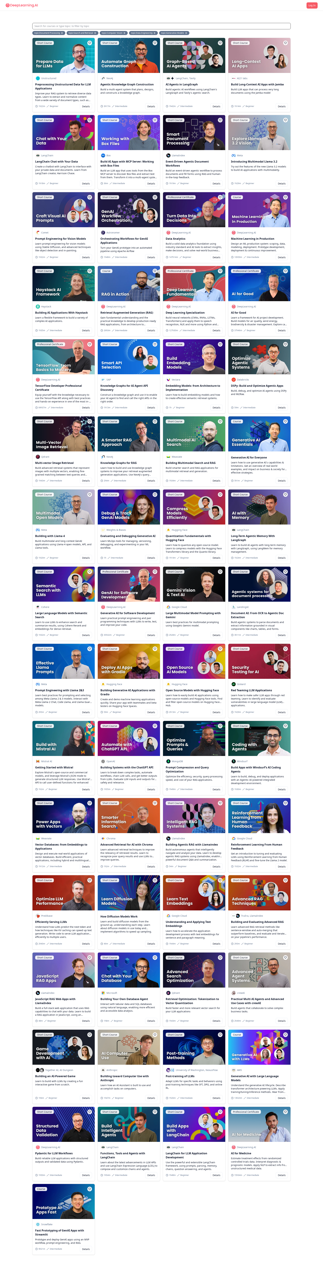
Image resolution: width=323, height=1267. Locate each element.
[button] (89, 43)
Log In (312, 5)
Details (86, 106)
